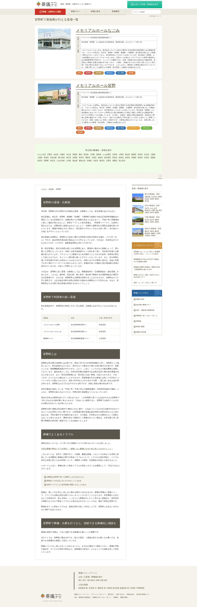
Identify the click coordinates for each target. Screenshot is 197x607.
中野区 (160, 196)
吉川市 (146, 154)
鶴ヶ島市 (61, 157)
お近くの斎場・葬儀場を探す (146, 4)
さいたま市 (41, 154)
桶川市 (102, 160)
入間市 (121, 154)
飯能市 (133, 154)
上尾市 (108, 160)
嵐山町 (75, 160)
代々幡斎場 (99, 588)
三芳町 (92, 154)
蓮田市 (87, 157)
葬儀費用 (115, 11)
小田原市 (147, 235)
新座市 (98, 154)
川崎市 (152, 231)
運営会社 (111, 594)
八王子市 (154, 196)
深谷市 (127, 157)
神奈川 (92, 580)
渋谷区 (152, 199)
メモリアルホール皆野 (96, 86)
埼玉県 (51, 189)
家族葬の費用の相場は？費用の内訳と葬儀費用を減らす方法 (147, 268)
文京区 (147, 199)
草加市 (46, 157)
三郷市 (153, 154)
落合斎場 (116, 588)
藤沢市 (157, 231)
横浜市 (147, 231)
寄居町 (133, 157)
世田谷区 (147, 196)
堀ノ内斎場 (108, 588)
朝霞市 (75, 154)
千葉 (88, 580)
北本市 (95, 160)
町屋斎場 (81, 588)
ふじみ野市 (107, 154)
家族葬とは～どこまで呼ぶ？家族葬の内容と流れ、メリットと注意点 (147, 253)
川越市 (62, 154)
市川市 (147, 219)
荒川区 (147, 201)
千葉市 (152, 222)
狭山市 (127, 154)
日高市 (114, 154)
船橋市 (157, 219)
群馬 (97, 580)
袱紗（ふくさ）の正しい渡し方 (145, 282)
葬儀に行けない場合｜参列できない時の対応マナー (147, 276)
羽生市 (114, 157)
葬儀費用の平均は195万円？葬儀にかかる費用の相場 (146, 260)
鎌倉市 (153, 233)
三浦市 (158, 233)
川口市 (68, 154)
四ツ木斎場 (131, 588)
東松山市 (82, 160)
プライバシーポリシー (98, 594)
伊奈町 (89, 160)
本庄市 (39, 160)
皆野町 (46, 160)
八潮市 (39, 157)
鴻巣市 (114, 160)
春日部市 (107, 157)
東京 (80, 580)
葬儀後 (138, 321)
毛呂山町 (53, 157)
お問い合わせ (120, 594)
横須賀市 (147, 233)
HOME (43, 189)
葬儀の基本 (95, 11)
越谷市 (100, 157)
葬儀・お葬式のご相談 (51, 12)
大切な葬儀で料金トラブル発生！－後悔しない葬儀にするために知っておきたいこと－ (77, 449)
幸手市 (81, 157)
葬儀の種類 (140, 326)
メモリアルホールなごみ (98, 30)
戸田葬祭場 (140, 588)
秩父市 (52, 160)
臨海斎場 (123, 588)
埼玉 (84, 580)
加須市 (121, 157)
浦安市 (147, 222)
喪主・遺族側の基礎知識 (145, 310)
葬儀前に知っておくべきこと (147, 315)
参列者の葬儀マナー (143, 305)
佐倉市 (157, 222)
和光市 (86, 154)
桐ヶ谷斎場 (90, 588)
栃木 (105, 580)
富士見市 (122, 160)
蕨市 (80, 154)
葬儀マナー (75, 11)
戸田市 (49, 154)
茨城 (101, 580)
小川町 (68, 160)
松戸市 (152, 219)
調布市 (157, 199)
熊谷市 (140, 157)
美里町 (153, 157)
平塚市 (153, 235)
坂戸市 (68, 157)
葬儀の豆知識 (141, 332)
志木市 (55, 154)
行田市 (146, 157)
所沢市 (140, 154)
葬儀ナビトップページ (87, 573)
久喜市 (94, 157)
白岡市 (75, 157)
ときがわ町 (61, 160)
